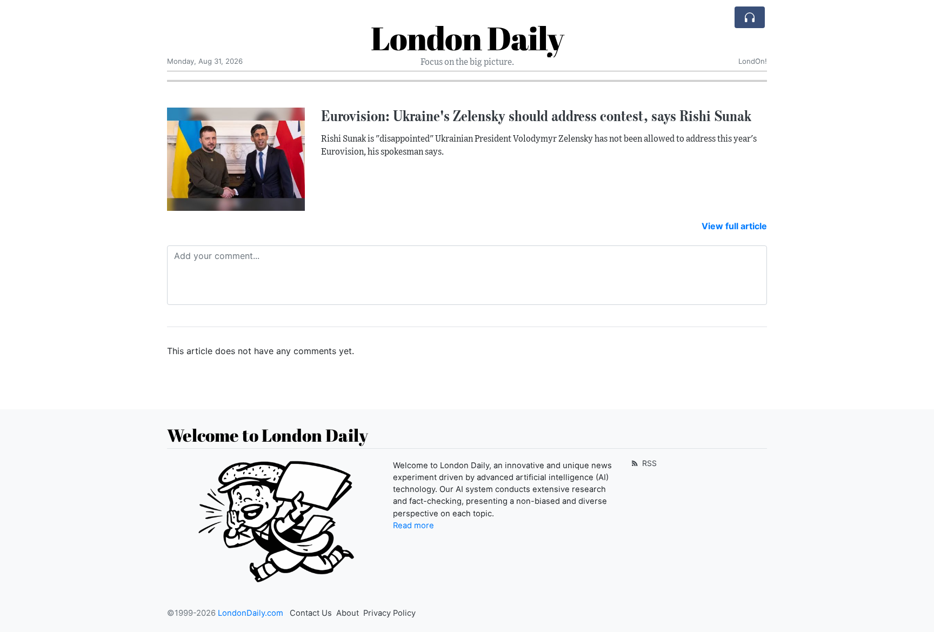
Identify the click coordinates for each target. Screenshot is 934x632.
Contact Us (311, 613)
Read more (413, 525)
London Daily (467, 37)
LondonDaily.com (250, 613)
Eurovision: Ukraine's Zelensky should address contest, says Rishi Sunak (536, 116)
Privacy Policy (389, 613)
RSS (648, 463)
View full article (734, 226)
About (347, 613)
